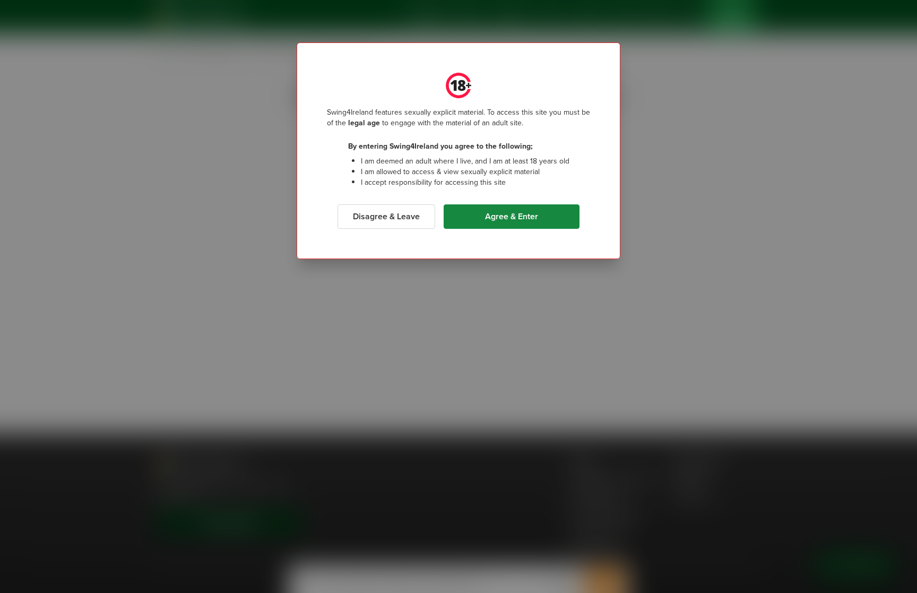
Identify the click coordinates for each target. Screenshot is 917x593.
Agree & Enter (511, 216)
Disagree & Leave (386, 216)
